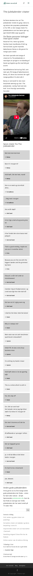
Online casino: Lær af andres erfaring (15, 540)
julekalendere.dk (18, 498)
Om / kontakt (9, 565)
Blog (16, 565)
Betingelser (22, 565)
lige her (25, 556)
